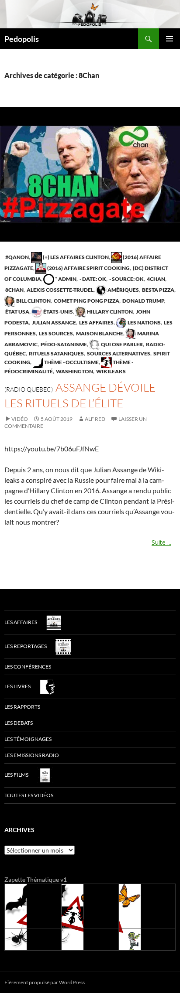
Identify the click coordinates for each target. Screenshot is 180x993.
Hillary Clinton (109, 311)
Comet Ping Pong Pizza (86, 300)
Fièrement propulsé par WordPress (44, 982)
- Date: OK (92, 279)
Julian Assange (53, 322)
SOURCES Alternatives (118, 353)
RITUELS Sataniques (56, 353)
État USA (16, 311)
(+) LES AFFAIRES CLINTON (75, 257)
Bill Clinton (33, 300)
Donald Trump (142, 300)
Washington (74, 371)
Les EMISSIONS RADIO (31, 755)
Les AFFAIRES (96, 322)
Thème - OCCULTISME (71, 362)
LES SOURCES (55, 333)
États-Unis (57, 311)
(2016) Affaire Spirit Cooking (88, 268)
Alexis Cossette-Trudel (59, 290)
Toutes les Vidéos (28, 795)
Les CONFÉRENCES (27, 666)
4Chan (155, 279)
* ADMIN (65, 279)
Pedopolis (21, 39)
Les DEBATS (18, 723)
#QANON (16, 257)
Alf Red (95, 419)
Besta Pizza (157, 290)
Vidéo (19, 419)
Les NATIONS (144, 322)
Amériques (123, 290)
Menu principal (169, 38)
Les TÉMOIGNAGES (28, 739)
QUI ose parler (121, 344)
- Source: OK (126, 279)
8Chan (14, 290)
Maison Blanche (99, 333)
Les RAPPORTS (22, 706)
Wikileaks (110, 371)
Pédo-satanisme (63, 344)
